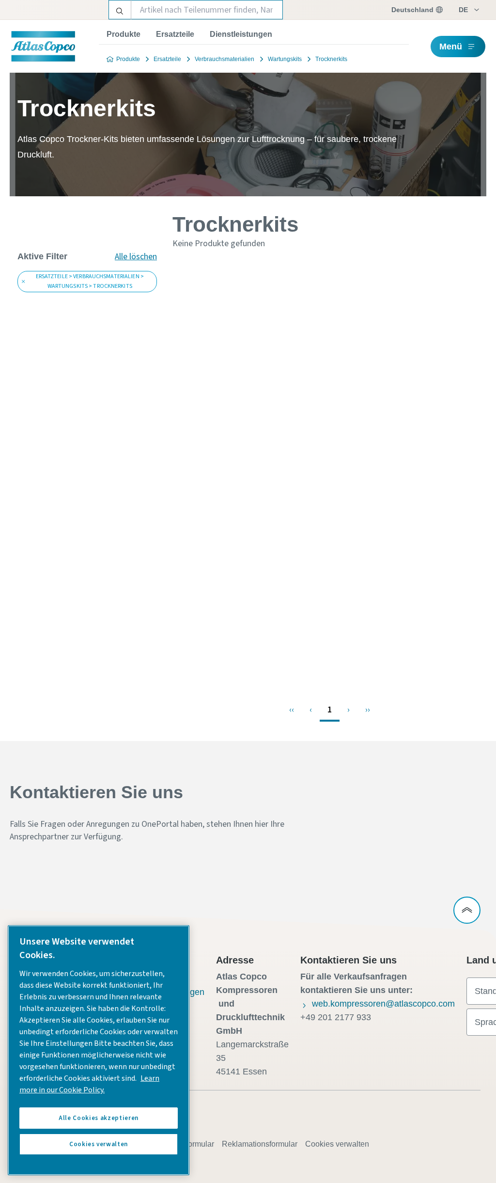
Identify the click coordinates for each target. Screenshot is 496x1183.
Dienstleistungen (241, 34)
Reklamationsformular (259, 1144)
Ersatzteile (175, 34)
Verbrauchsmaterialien (224, 59)
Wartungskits (285, 59)
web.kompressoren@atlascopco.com (383, 1004)
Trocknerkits (331, 59)
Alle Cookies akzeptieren (99, 1118)
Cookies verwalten (337, 1144)
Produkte (123, 34)
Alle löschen (136, 257)
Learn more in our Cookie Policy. (89, 1084)
